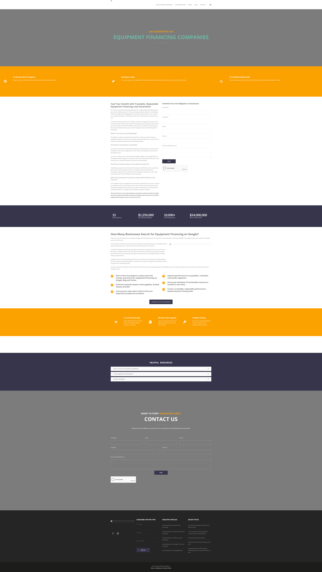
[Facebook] (113, 533)
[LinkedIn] (118, 533)
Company (139, 532)
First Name (139, 524)
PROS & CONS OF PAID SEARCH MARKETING (126, 369)
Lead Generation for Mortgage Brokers (172, 550)
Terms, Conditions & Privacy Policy (161, 568)
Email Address (140, 540)
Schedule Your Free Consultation (161, 302)
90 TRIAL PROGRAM (119, 379)
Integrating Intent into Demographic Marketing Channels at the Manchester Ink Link (199, 550)
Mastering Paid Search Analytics (196, 538)
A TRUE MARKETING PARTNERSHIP (123, 374)
